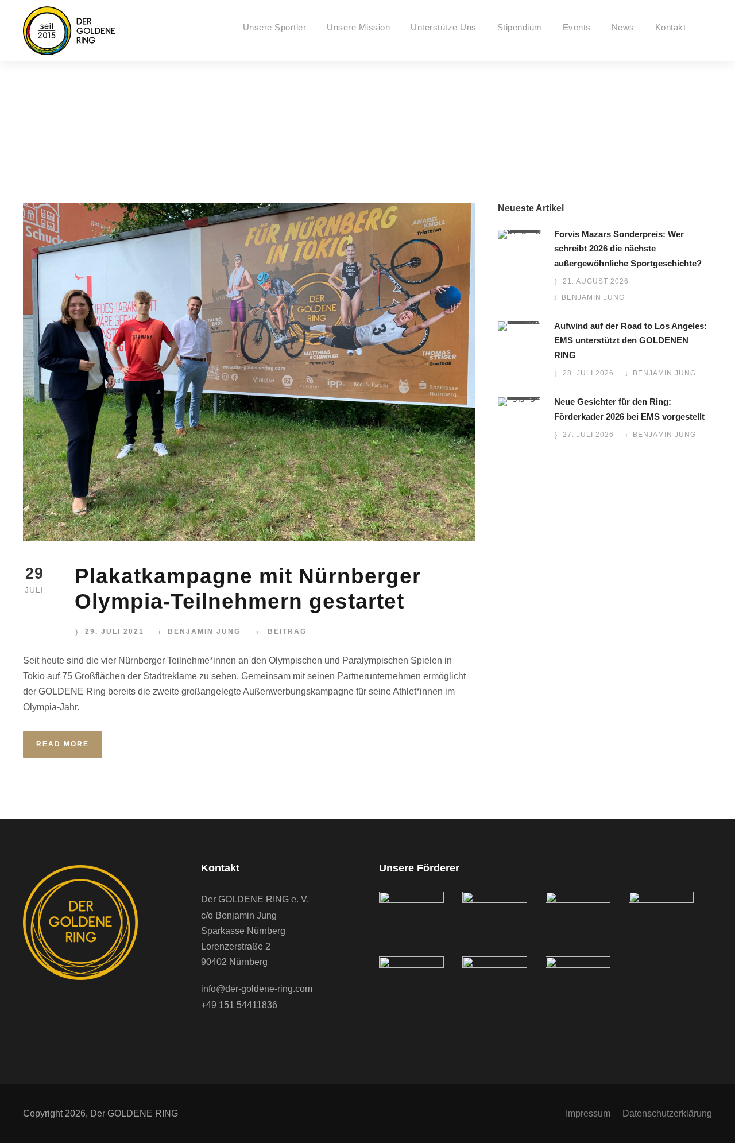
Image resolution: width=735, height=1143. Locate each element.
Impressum (588, 1113)
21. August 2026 (596, 281)
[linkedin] (229, 1036)
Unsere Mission (358, 27)
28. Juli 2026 (588, 373)
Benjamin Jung (204, 631)
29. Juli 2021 (114, 631)
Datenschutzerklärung (667, 1113)
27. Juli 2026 (588, 435)
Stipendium (519, 27)
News (623, 27)
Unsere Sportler (275, 27)
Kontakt (670, 27)
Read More (62, 744)
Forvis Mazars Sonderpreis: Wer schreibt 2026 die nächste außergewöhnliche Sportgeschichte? (628, 248)
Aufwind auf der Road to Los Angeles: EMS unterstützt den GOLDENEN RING (630, 340)
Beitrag (287, 631)
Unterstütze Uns (444, 27)
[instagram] (252, 1036)
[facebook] (206, 1036)
